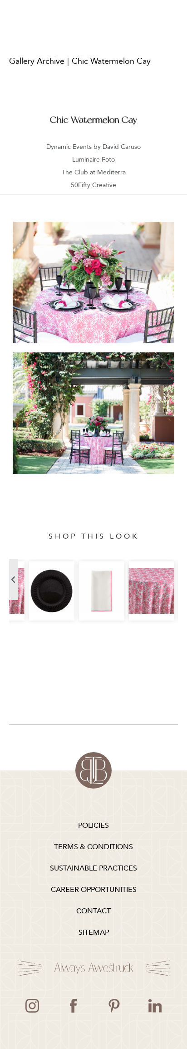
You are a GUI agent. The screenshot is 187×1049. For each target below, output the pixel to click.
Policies (93, 825)
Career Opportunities (94, 890)
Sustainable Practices (93, 868)
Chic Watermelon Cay (111, 61)
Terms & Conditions (93, 847)
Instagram (32, 1006)
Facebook (73, 1006)
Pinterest (114, 1006)
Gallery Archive (36, 61)
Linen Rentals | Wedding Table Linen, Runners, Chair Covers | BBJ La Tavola (93, 770)
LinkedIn (155, 1006)
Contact (93, 911)
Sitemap (94, 932)
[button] (13, 579)
